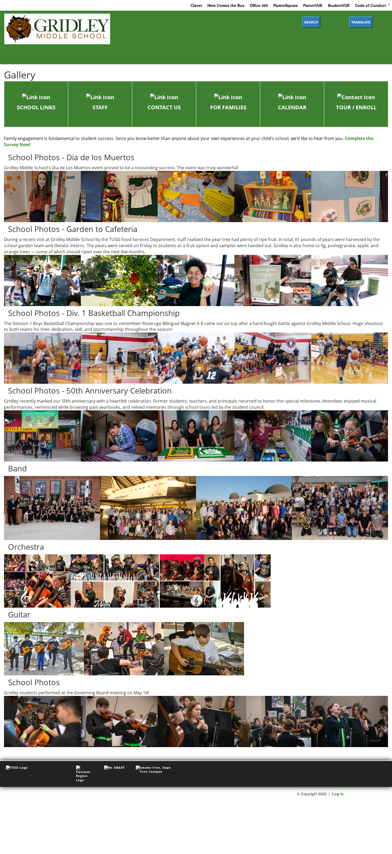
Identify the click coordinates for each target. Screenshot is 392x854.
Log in (338, 793)
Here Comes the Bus (226, 5)
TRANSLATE (360, 22)
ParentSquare (285, 5)
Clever (196, 5)
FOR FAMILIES (228, 107)
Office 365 (259, 5)
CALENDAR (292, 107)
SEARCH (311, 22)
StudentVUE (339, 5)
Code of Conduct (370, 5)
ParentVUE (312, 5)
